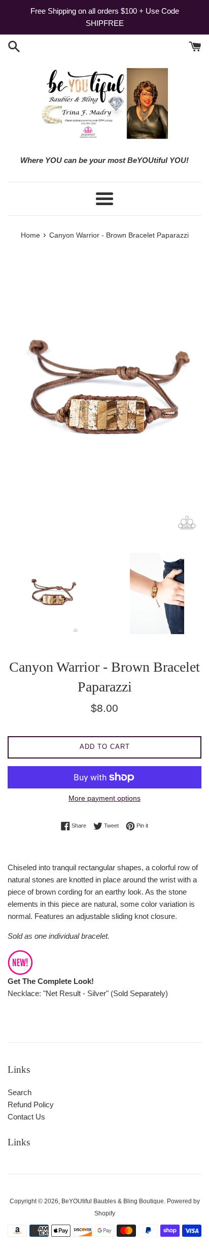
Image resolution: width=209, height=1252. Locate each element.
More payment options (104, 798)
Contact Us (26, 1116)
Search (19, 1092)
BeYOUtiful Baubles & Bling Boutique (112, 1201)
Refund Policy (31, 1104)
